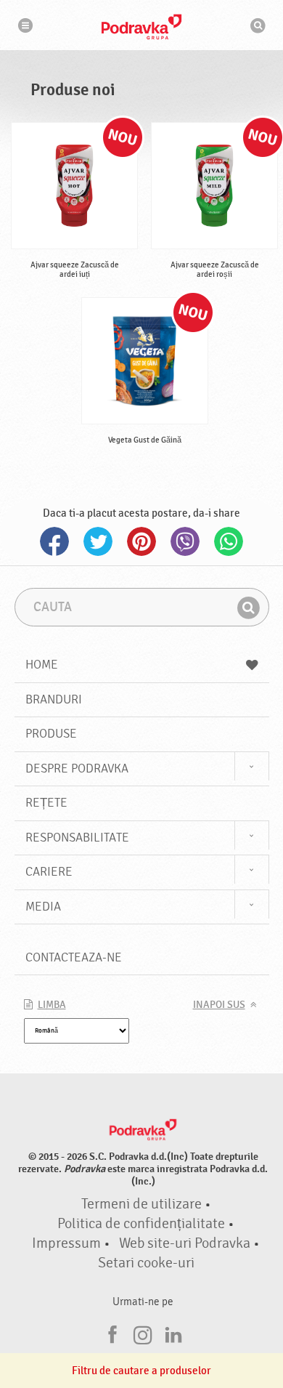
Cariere (49, 872)
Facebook (54, 541)
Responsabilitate (77, 837)
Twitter (97, 541)
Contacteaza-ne (73, 957)
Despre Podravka (76, 768)
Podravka (141, 27)
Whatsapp (228, 541)
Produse (51, 734)
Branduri (53, 699)
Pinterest (141, 541)
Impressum (66, 1243)
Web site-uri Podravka (184, 1243)
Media (43, 906)
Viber (185, 541)
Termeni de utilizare (141, 1204)
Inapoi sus (219, 1005)
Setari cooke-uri (146, 1263)
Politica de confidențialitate (141, 1224)
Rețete (46, 803)
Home (41, 664)
